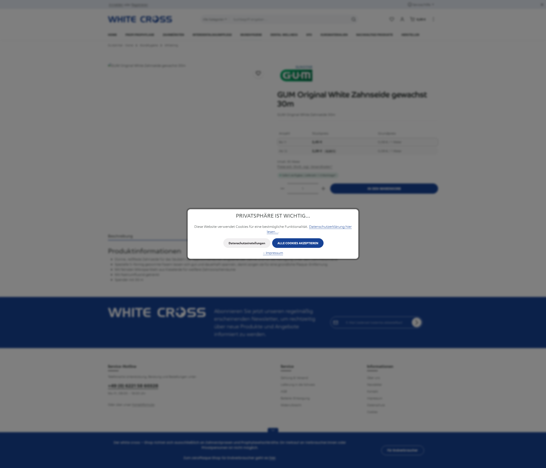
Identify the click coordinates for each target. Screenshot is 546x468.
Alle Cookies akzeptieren (297, 243)
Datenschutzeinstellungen (247, 243)
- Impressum (273, 252)
